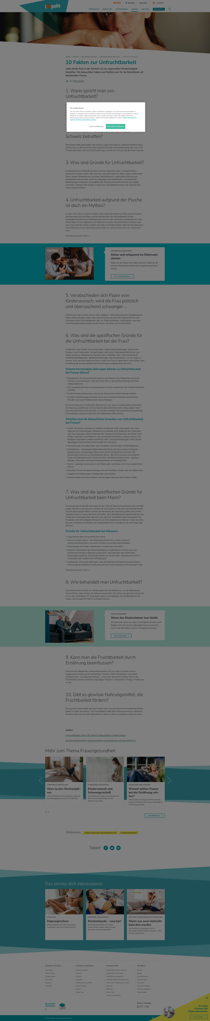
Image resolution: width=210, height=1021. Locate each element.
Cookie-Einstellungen (96, 126)
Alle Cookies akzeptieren (115, 126)
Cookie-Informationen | (130, 118)
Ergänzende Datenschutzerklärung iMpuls (83, 120)
